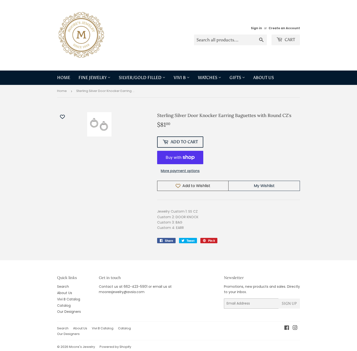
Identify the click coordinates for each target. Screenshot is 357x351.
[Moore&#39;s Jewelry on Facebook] (286, 328)
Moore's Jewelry (82, 346)
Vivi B (180, 77)
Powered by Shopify (115, 346)
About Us (263, 77)
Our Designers (69, 311)
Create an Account (284, 28)
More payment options (180, 170)
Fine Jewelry (93, 77)
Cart (289, 39)
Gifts (236, 77)
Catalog (64, 305)
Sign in (256, 28)
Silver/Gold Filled (140, 77)
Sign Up (289, 303)
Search (63, 286)
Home (63, 77)
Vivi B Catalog (68, 299)
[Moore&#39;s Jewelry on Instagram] (295, 328)
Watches (208, 77)
